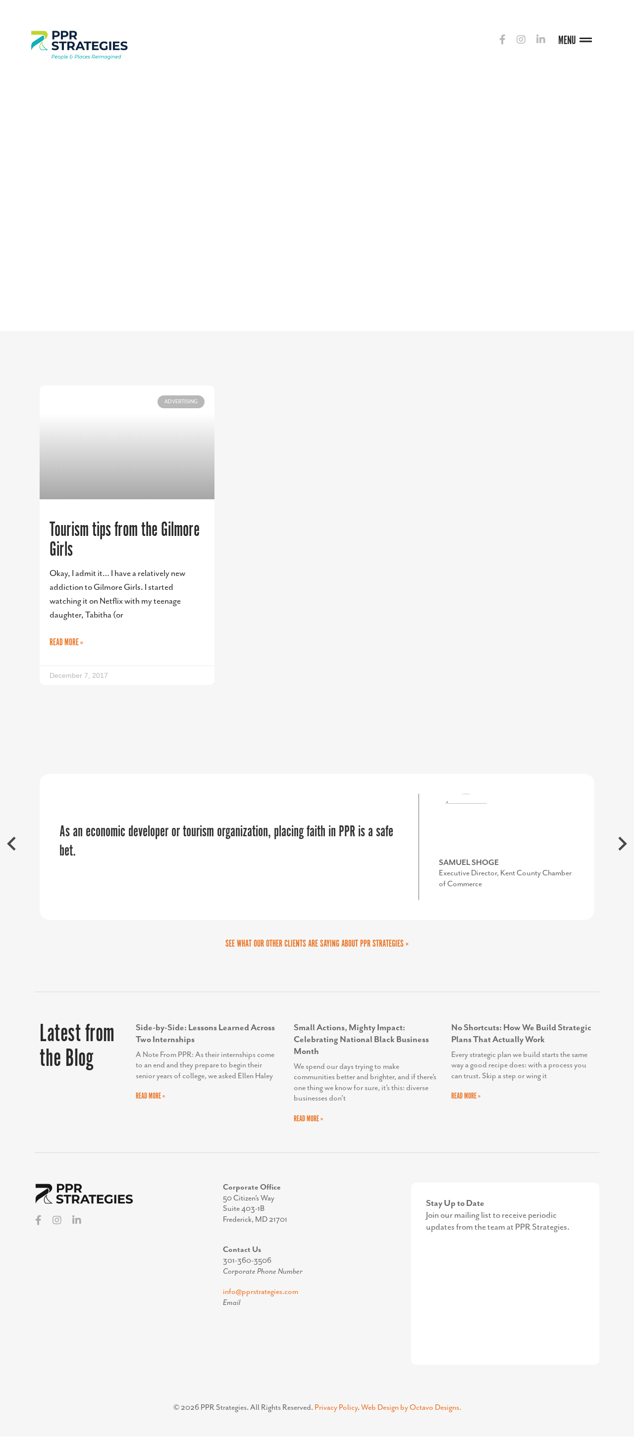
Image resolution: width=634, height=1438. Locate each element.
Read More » (66, 643)
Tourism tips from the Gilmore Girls (125, 540)
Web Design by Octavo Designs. (411, 1407)
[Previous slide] (12, 846)
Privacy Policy (336, 1407)
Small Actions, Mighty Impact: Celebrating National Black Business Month (361, 1039)
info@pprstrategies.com (260, 1292)
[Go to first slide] (621, 846)
